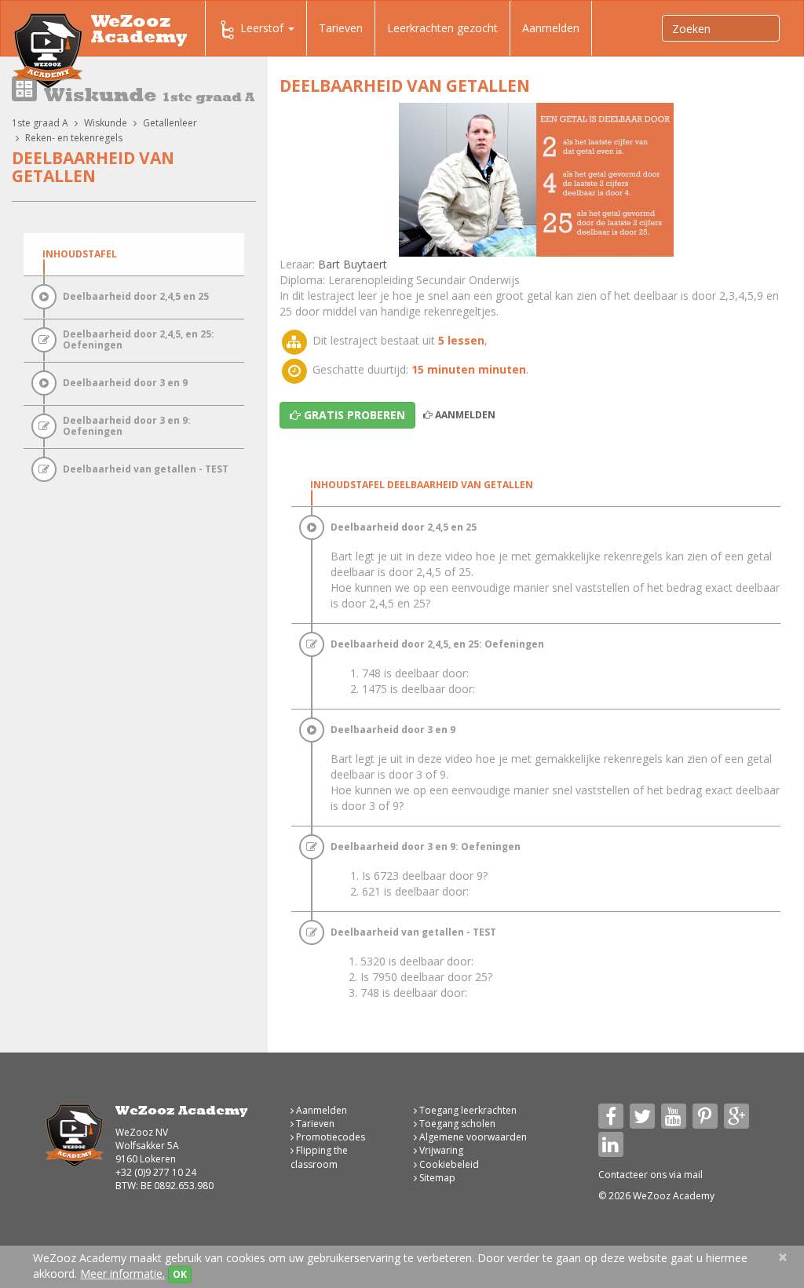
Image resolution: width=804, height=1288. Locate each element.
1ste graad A (40, 123)
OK (180, 1274)
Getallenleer (170, 123)
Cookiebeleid (448, 1164)
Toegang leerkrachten (467, 1110)
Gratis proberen (353, 414)
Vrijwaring (440, 1150)
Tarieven (341, 27)
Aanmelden (550, 27)
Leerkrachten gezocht (442, 27)
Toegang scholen (456, 1123)
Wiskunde (105, 123)
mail (693, 1174)
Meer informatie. (122, 1273)
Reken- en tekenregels (73, 137)
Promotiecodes (329, 1137)
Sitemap (436, 1177)
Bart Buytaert (352, 264)
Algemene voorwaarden (472, 1137)
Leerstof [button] (263, 27)
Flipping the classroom (319, 1157)
